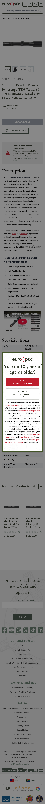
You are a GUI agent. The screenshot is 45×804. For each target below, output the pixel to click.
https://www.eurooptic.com (15, 405)
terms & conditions (26, 437)
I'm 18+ (22, 382)
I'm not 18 (22, 394)
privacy (33, 434)
